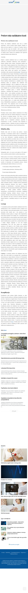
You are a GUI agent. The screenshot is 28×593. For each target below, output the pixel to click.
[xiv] (12, 321)
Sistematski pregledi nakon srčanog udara (11, 463)
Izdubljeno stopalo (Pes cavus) (9, 378)
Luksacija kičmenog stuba (8, 368)
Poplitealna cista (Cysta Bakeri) (9, 388)
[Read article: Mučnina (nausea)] (14, 505)
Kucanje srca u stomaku (6, 479)
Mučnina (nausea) (5, 513)
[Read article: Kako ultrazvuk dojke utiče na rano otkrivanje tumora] (14, 488)
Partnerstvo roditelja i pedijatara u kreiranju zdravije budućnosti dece (16, 533)
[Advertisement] (14, 18)
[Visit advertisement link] (14, 544)
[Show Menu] (1, 2)
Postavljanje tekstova (15, 552)
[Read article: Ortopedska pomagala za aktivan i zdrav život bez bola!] (14, 343)
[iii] (19, 72)
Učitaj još (14, 411)
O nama (2, 552)
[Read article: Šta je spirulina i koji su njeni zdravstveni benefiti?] (3, 528)
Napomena (23, 552)
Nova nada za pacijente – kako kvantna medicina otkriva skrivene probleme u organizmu (15, 523)
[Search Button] (26, 2)
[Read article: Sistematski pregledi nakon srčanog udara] (14, 455)
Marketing (8, 552)
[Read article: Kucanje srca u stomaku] (14, 471)
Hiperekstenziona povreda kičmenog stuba (12, 358)
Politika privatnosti (13, 554)
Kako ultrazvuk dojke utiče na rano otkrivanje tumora (13, 496)
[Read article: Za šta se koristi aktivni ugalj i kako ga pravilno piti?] (3, 538)
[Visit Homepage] (14, 2)
